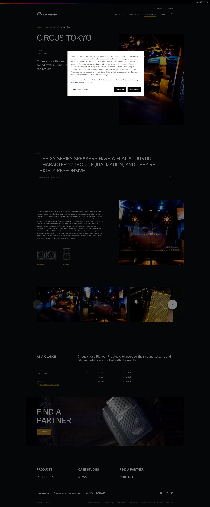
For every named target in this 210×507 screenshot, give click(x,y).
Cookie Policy (122, 80)
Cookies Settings (80, 89)
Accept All (134, 89)
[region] (105, 73)
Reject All (120, 89)
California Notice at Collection (96, 80)
